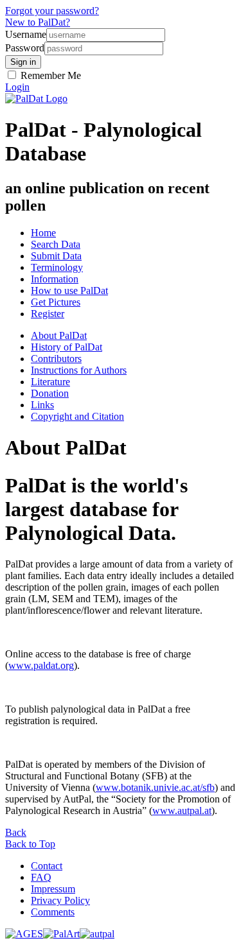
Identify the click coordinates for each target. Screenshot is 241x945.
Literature (50, 381)
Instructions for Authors (79, 370)
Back (15, 832)
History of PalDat (66, 347)
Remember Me (49, 75)
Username (25, 34)
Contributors (56, 358)
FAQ (41, 877)
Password (24, 47)
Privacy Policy (60, 900)
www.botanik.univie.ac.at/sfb (155, 787)
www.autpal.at (181, 810)
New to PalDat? (37, 22)
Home (43, 232)
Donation (50, 393)
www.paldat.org (41, 665)
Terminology (57, 267)
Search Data (55, 244)
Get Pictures (55, 302)
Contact (46, 865)
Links (42, 404)
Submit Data (56, 255)
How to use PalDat (69, 290)
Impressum (53, 888)
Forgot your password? (52, 10)
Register (47, 313)
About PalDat (59, 335)
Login (17, 87)
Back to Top (30, 843)
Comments (53, 911)
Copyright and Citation (77, 416)
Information (54, 278)
